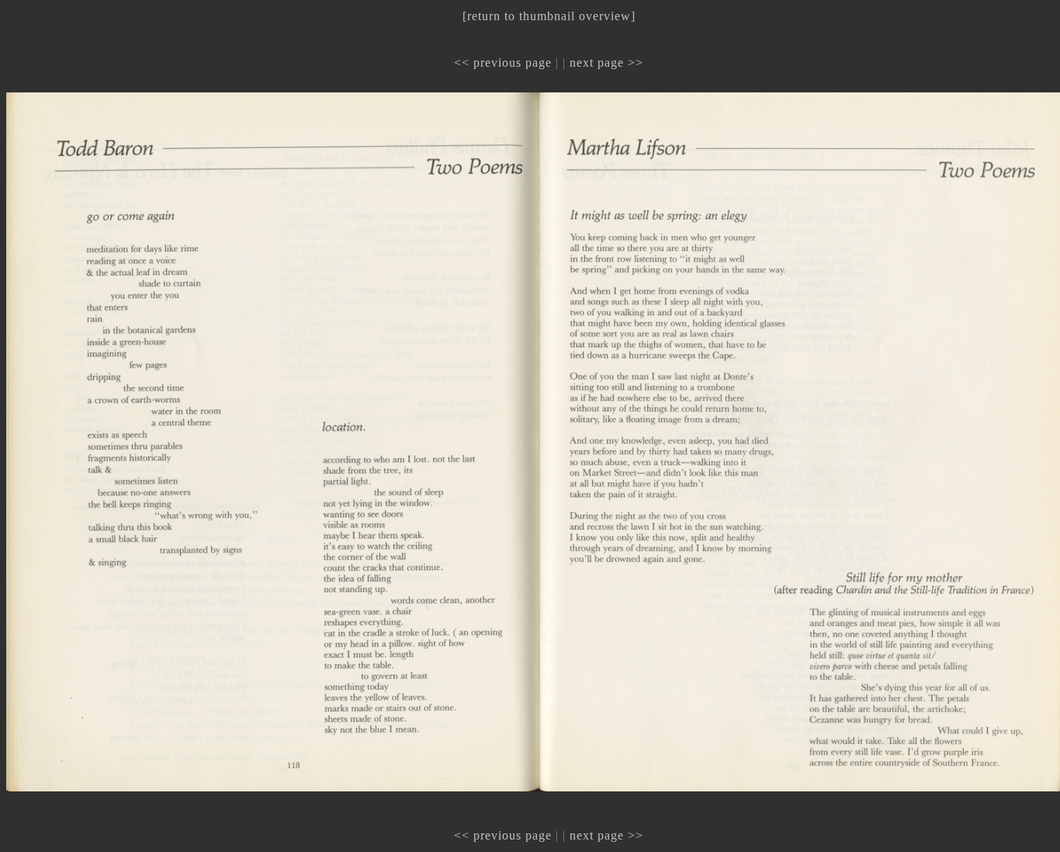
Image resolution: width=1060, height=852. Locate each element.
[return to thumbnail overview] (549, 16)
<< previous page (503, 62)
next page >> (606, 62)
